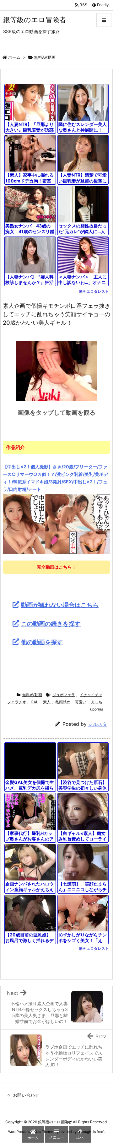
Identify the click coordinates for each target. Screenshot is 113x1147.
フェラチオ (16, 702)
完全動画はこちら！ (56, 567)
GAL (34, 702)
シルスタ (97, 724)
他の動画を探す (42, 642)
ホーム (14, 57)
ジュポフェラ (63, 694)
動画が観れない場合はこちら (60, 605)
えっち (96, 702)
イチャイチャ (91, 694)
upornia (96, 709)
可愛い (80, 702)
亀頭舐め (62, 702)
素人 (47, 702)
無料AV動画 (45, 57)
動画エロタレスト (94, 291)
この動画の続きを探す (51, 623)
